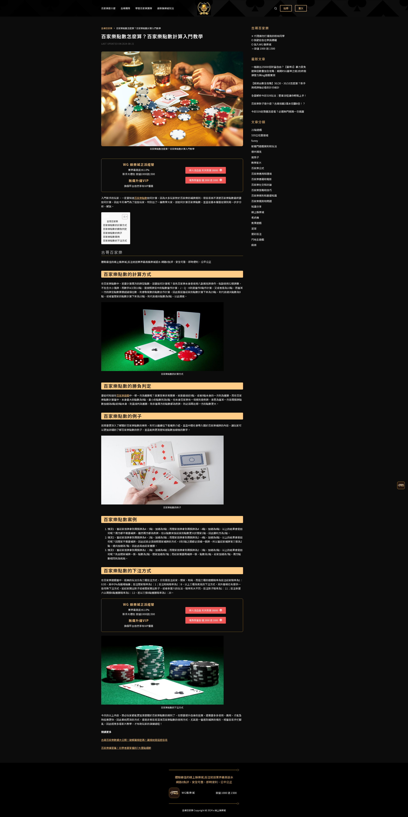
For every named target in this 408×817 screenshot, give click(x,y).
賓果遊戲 (256, 223)
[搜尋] (275, 8)
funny (254, 141)
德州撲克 (256, 152)
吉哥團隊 (125, 8)
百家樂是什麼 (108, 8)
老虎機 (255, 217)
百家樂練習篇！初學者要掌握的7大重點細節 (126, 748)
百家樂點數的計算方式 (115, 225)
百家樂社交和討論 (261, 185)
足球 (253, 228)
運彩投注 (256, 234)
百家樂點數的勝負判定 (115, 228)
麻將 (253, 245)
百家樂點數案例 (111, 236)
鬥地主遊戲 (257, 239)
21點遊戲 (256, 130)
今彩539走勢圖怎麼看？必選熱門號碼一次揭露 (277, 111)
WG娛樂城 (188, 793)
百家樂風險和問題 (261, 201)
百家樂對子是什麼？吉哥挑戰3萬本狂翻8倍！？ (278, 103)
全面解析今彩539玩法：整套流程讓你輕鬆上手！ (279, 95)
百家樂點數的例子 (112, 232)
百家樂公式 (257, 168)
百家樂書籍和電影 (261, 179)
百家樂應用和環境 (261, 174)
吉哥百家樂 (112, 221)
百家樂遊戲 (123, 395)
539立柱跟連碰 (259, 135)
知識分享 (256, 206)
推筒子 (255, 157)
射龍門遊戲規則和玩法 (264, 146)
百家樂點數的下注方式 (115, 240)
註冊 (286, 8)
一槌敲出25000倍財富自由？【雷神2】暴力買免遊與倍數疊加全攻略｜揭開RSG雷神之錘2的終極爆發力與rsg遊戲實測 (278, 71)
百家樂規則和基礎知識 (264, 195)
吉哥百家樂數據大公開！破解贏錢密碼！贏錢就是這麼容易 (134, 740)
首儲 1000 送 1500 (264, 48)
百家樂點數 (140, 198)
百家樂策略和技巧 (261, 190)
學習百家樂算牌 (143, 8)
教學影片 (256, 163)
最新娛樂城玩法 (165, 8)
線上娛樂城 (257, 212)
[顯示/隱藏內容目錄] (123, 216)
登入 (301, 8)
